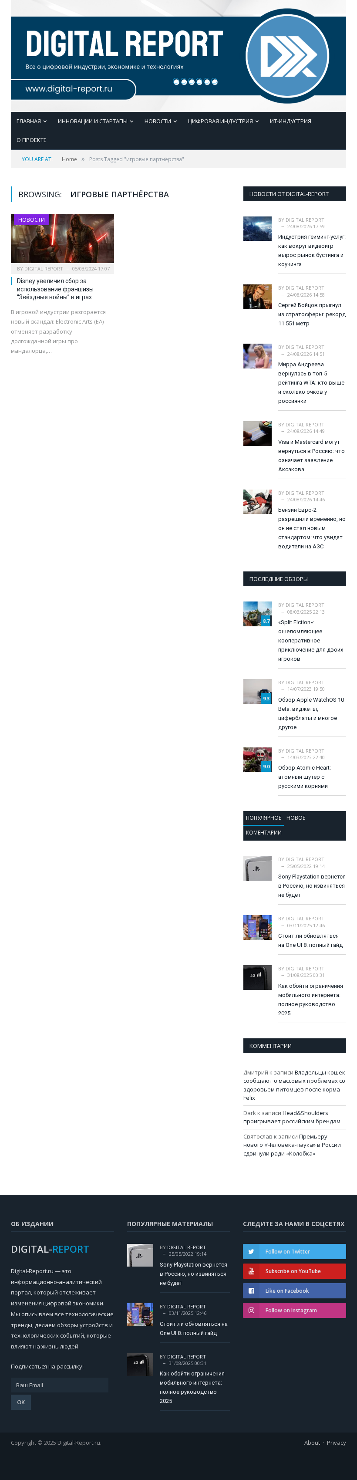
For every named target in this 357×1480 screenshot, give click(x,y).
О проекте (32, 140)
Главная (29, 121)
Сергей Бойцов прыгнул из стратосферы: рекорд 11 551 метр (312, 314)
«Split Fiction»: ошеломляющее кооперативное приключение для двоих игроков (310, 640)
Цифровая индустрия (220, 121)
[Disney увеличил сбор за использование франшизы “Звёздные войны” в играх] (62, 241)
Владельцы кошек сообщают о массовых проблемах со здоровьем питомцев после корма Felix (294, 1085)
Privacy (336, 1442)
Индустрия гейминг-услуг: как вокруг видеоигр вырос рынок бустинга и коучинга (312, 250)
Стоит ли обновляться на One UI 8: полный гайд (310, 940)
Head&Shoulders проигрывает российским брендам (291, 1117)
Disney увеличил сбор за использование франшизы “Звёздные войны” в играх (55, 288)
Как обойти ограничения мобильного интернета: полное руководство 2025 (310, 1000)
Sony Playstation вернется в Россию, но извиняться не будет (312, 885)
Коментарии (264, 832)
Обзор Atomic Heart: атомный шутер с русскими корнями (304, 776)
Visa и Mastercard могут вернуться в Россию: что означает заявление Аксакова (311, 456)
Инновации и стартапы (93, 121)
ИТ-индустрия (290, 121)
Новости (158, 121)
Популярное (263, 817)
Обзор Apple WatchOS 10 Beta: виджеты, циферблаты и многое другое (311, 713)
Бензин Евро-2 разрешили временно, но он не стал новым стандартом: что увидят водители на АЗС (312, 528)
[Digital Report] (178, 54)
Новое (295, 817)
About (312, 1442)
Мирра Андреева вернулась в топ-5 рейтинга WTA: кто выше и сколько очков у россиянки (311, 382)
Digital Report (43, 268)
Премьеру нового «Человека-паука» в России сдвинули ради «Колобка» (292, 1144)
